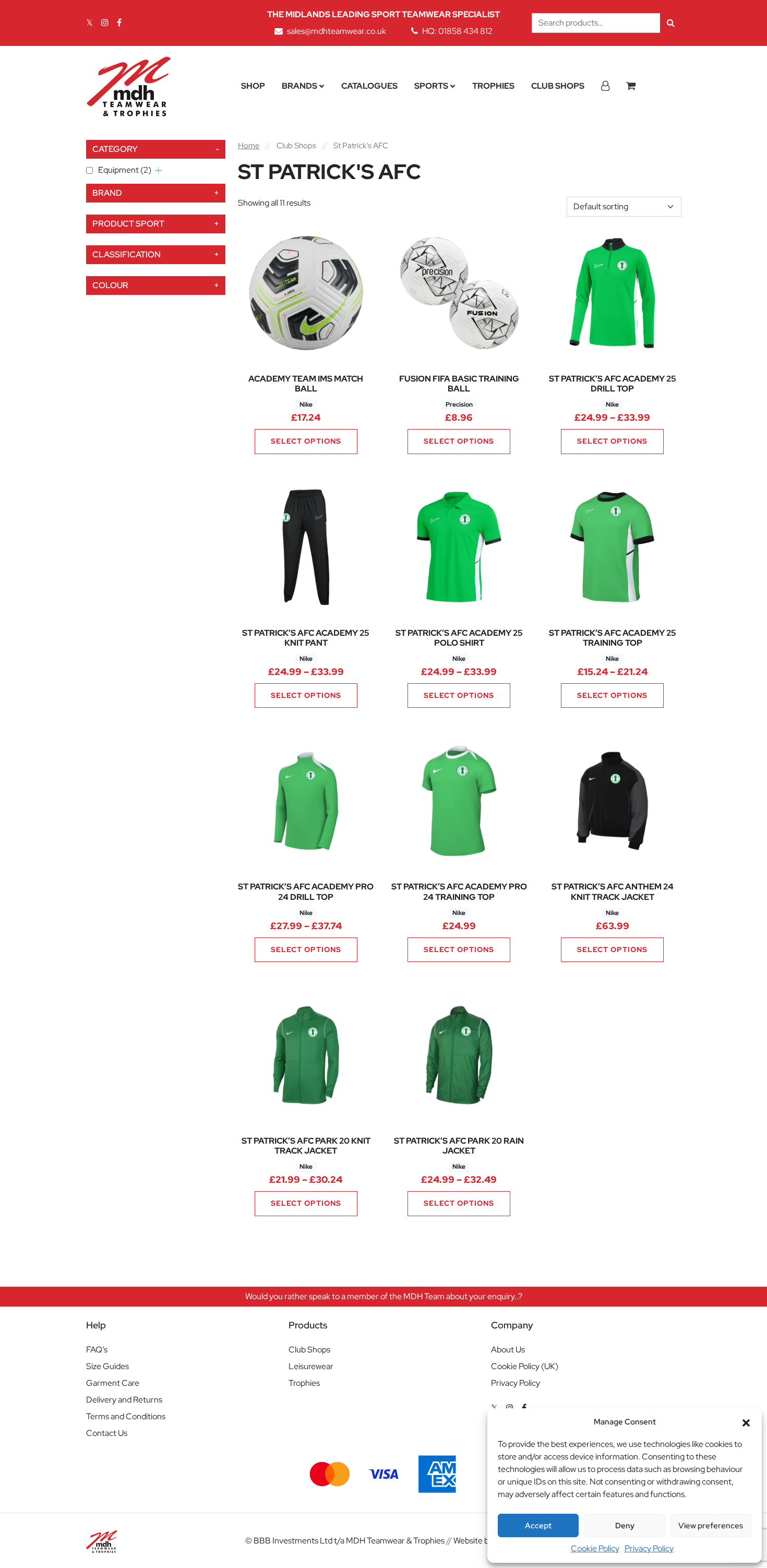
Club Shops (557, 85)
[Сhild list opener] (158, 170)
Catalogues (369, 85)
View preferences (710, 1526)
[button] (746, 1422)
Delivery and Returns (124, 1399)
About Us (508, 1349)
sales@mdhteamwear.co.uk (336, 31)
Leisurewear (311, 1366)
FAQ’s (96, 1349)
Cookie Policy (595, 1548)
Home (248, 145)
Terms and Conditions (125, 1416)
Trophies (493, 85)
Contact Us (106, 1433)
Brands (299, 85)
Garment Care (112, 1382)
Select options (306, 441)
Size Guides (107, 1366)
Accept (538, 1526)
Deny (624, 1526)
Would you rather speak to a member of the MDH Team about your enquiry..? (383, 1296)
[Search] (670, 23)
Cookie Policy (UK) (524, 1366)
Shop (253, 85)
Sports (431, 85)
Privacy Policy (649, 1548)
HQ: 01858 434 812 (457, 31)
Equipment (124, 169)
